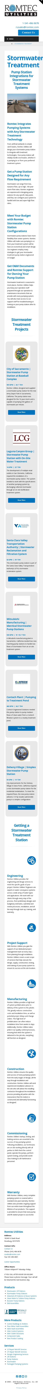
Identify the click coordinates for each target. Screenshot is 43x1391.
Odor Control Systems (15, 1331)
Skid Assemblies (13, 1303)
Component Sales (13, 1336)
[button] (41, 2)
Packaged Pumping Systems (17, 1364)
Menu (11, 39)
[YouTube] (23, 1376)
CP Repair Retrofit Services (17, 1352)
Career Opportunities (12, 1262)
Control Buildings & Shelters (17, 1324)
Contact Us (8, 1249)
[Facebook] (17, 1376)
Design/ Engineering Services (17, 1354)
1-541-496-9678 (30, 23)
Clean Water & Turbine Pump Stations (21, 1298)
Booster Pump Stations (15, 1301)
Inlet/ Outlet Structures (15, 1333)
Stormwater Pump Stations (17, 1293)
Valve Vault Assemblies (15, 1329)
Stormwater (11, 1361)
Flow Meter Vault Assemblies (17, 1326)
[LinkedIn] (20, 1376)
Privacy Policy (21, 1388)
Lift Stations (11, 1357)
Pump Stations (12, 1359)
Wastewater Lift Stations (16, 1291)
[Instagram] (26, 1376)
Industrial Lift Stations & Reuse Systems (22, 1296)
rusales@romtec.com (27, 27)
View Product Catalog (15, 1338)
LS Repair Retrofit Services (17, 1349)
